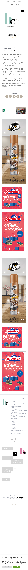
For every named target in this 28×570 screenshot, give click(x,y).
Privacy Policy (8, 498)
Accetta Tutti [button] (16, 566)
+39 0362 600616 (14, 427)
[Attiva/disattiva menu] (22, 19)
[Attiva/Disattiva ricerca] (17, 19)
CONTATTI (22, 416)
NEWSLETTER (22, 410)
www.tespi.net (17, 433)
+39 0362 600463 (14, 423)
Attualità (10, 50)
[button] (3, 110)
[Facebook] (16, 439)
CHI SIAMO (22, 402)
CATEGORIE (22, 413)
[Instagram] (12, 439)
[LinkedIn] (14, 442)
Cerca (22, 420)
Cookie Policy (20, 497)
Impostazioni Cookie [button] (7, 566)
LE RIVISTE (23, 407)
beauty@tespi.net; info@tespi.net (17, 430)
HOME (22, 399)
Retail (13, 50)
